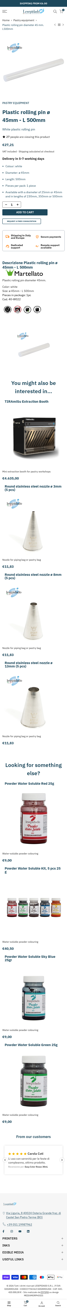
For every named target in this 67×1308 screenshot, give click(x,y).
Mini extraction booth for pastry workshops (26, 471)
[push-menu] (4, 11)
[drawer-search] (55, 11)
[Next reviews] (62, 1160)
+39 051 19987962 (19, 1224)
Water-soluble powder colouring (20, 853)
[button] (33, 1160)
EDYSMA (45, 1292)
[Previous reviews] (5, 1160)
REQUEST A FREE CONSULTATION (21, 221)
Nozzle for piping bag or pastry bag (21, 559)
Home (6, 20)
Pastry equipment (23, 20)
